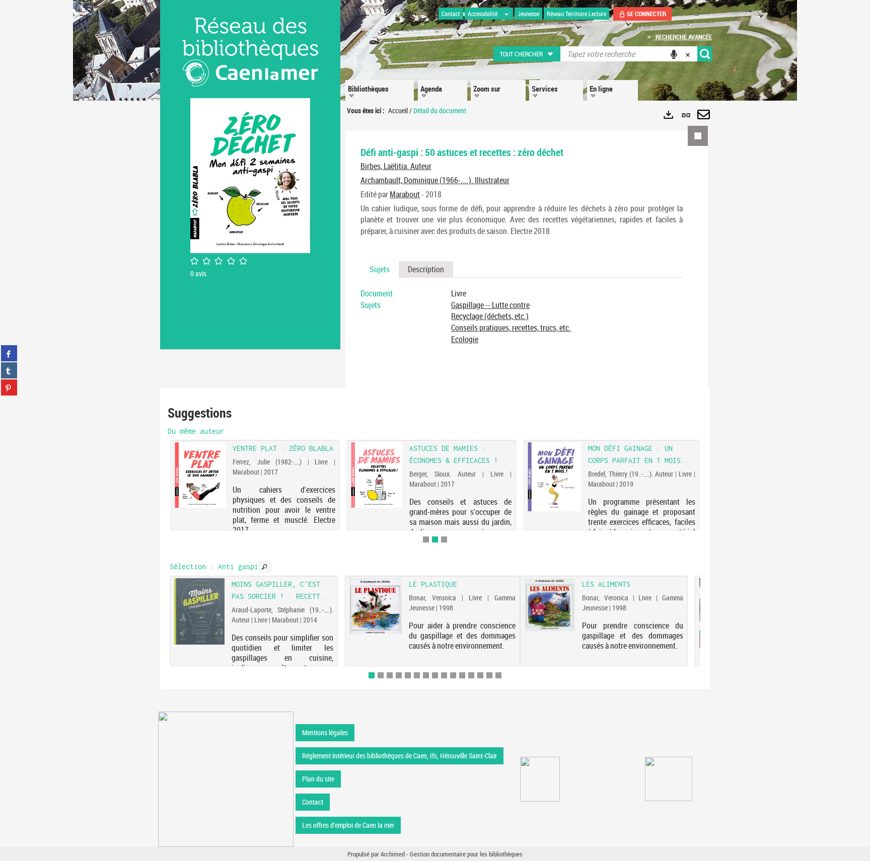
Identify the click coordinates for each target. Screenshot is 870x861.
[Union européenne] (539, 779)
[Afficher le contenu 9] (444, 675)
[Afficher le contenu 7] (426, 675)
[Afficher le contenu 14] (489, 675)
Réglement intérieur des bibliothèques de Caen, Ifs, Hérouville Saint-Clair (399, 755)
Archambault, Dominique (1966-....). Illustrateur (435, 180)
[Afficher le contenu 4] (399, 675)
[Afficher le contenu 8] (435, 675)
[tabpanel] (521, 316)
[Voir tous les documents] (264, 567)
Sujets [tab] (380, 269)
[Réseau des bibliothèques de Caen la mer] (226, 778)
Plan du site (318, 779)
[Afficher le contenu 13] (480, 675)
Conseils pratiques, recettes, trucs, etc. (511, 327)
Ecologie (464, 339)
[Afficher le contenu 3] (444, 539)
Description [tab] (426, 269)
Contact (312, 802)
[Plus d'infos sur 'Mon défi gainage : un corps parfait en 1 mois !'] (554, 476)
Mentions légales (325, 732)
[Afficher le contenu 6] (417, 675)
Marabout (405, 194)
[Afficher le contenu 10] (453, 675)
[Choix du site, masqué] (506, 14)
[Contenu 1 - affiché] (372, 675)
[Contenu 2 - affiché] (435, 539)
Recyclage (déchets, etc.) (490, 316)
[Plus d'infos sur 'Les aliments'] (550, 604)
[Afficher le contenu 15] (498, 675)
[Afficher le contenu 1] (426, 539)
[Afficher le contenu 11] (462, 675)
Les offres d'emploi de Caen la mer (348, 825)
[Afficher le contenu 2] (381, 675)
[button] (527, 53)
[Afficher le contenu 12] (471, 675)
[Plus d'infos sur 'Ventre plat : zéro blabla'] (200, 475)
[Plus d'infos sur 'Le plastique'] (375, 606)
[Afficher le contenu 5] (408, 675)
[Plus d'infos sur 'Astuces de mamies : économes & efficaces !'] (376, 475)
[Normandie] (669, 779)
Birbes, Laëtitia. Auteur (395, 166)
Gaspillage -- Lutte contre (490, 304)
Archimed (393, 853)
